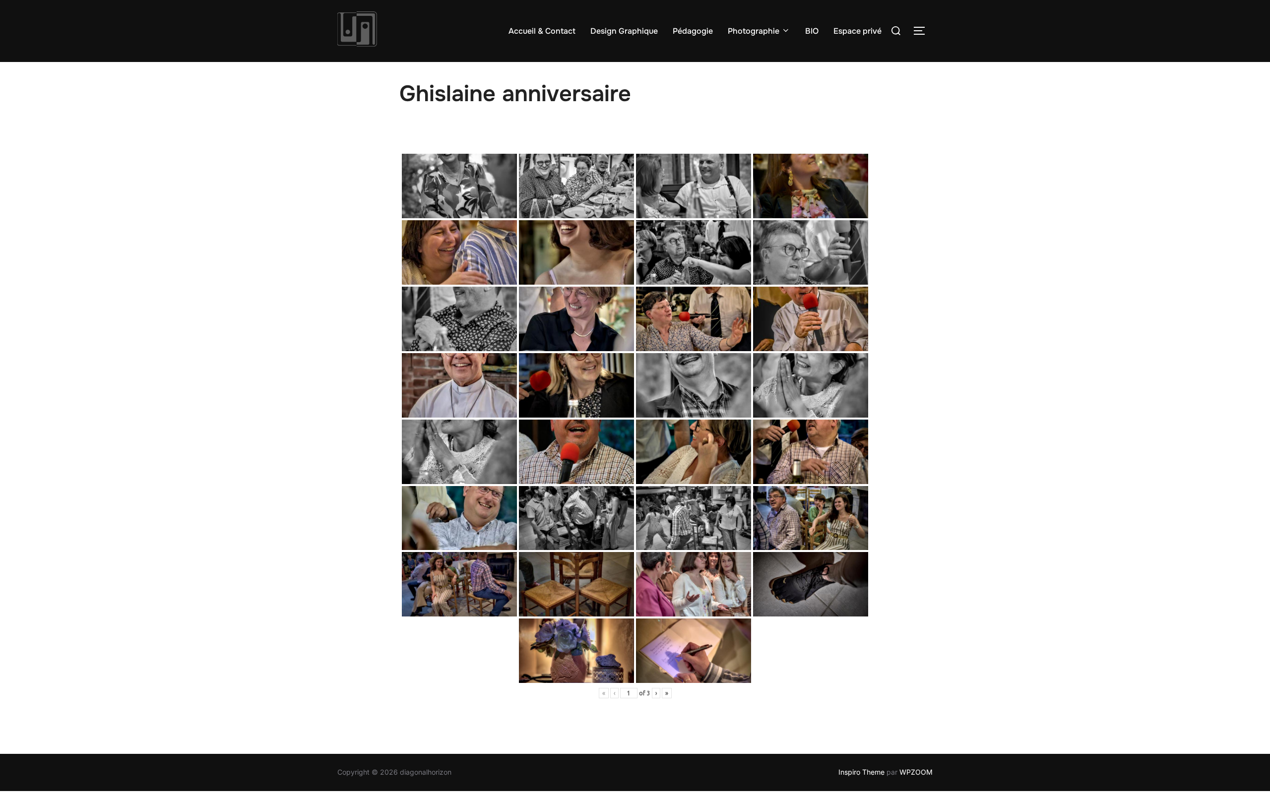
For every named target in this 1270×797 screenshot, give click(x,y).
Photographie (753, 31)
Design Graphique (624, 31)
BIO (812, 31)
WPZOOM (916, 772)
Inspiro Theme (861, 772)
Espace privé (857, 31)
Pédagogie (693, 31)
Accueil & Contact (541, 31)
